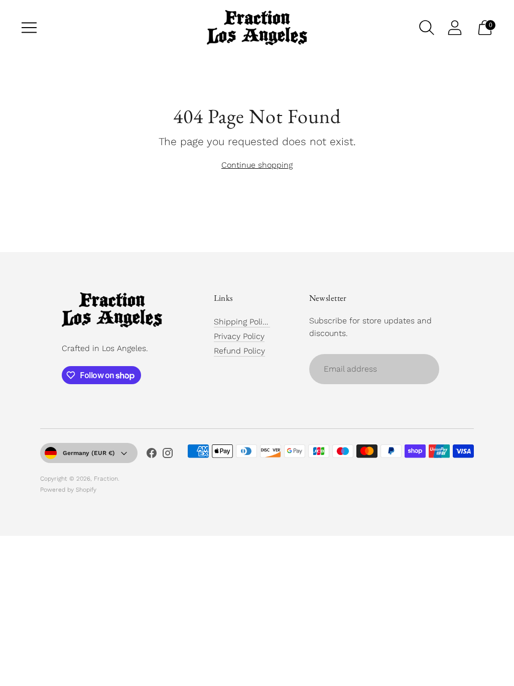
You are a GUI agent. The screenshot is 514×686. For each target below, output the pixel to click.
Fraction (106, 478)
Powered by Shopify (68, 489)
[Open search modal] (427, 28)
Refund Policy (239, 351)
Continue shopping (257, 165)
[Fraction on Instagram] (168, 455)
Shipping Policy (242, 321)
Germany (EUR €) (89, 452)
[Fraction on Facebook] (152, 455)
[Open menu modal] (29, 28)
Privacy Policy (239, 336)
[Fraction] (257, 27)
